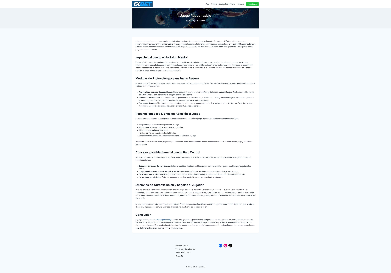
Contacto (179, 256)
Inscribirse (252, 4)
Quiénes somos (181, 246)
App (207, 4)
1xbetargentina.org (163, 220)
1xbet (188, 21)
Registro (240, 4)
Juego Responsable (183, 252)
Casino (214, 4)
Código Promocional (227, 4)
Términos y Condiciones (185, 249)
